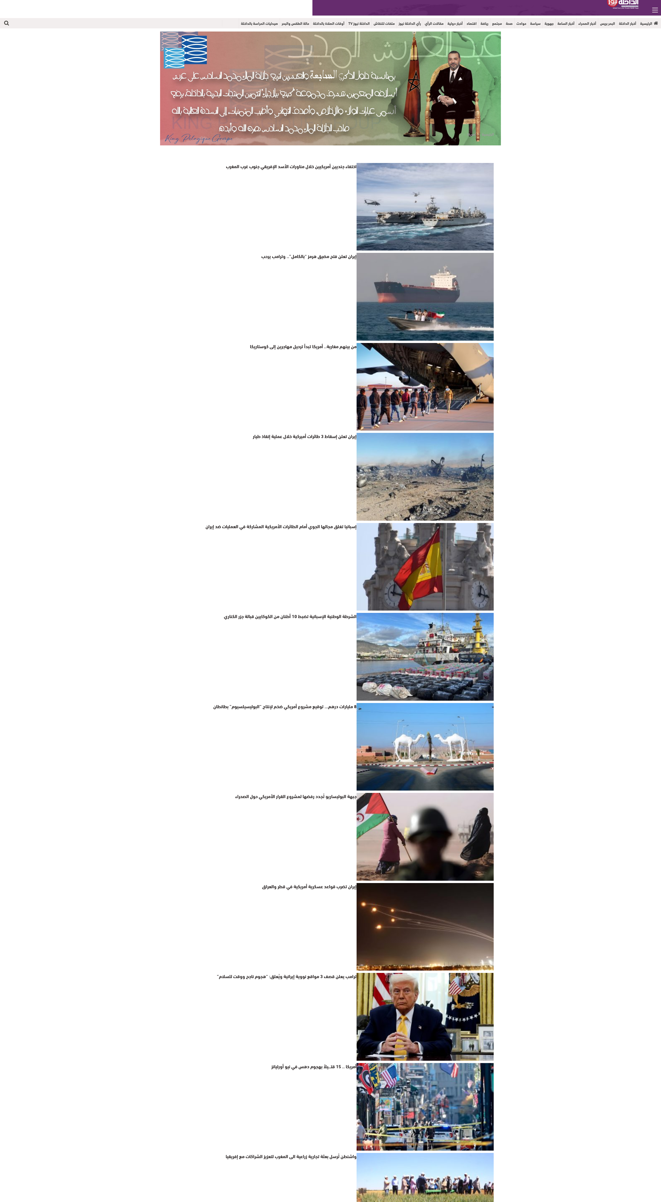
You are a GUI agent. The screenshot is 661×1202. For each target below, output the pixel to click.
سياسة (535, 23)
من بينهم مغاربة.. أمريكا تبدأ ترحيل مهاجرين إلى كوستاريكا (309, 346)
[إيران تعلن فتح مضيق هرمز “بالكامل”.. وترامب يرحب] (425, 296)
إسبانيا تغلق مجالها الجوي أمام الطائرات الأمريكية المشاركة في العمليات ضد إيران (289, 526)
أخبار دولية (455, 23)
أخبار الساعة (566, 23)
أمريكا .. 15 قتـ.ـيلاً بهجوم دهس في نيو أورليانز (318, 1066)
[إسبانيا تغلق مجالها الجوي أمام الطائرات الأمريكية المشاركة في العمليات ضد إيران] (425, 567)
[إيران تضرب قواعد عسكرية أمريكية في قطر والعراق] (425, 927)
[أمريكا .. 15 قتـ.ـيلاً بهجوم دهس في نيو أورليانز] (425, 1107)
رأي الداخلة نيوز (410, 23)
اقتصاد (472, 23)
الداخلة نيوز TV (359, 23)
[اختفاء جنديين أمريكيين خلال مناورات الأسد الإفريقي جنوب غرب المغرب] (425, 207)
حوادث (521, 23)
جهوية (549, 23)
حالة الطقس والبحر (295, 23)
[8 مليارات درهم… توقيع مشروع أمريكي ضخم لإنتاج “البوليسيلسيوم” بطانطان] (425, 747)
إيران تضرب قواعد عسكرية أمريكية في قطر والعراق (314, 886)
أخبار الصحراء (587, 23)
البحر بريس (607, 23)
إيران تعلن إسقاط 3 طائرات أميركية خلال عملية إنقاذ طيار (310, 436)
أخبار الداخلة (627, 23)
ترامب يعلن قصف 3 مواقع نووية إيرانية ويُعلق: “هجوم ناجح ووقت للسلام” (294, 976)
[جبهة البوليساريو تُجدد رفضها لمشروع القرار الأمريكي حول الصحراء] (425, 836)
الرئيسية (646, 23)
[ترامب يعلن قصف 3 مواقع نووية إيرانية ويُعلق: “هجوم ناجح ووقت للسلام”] (425, 1016)
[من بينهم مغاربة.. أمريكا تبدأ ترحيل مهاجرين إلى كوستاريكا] (425, 387)
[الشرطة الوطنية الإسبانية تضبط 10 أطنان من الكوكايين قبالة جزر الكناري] (425, 656)
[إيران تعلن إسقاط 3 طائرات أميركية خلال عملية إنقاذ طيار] (425, 476)
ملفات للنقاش (384, 23)
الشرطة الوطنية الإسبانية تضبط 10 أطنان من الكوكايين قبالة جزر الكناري (297, 616)
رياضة (484, 23)
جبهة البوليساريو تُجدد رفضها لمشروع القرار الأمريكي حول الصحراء (302, 796)
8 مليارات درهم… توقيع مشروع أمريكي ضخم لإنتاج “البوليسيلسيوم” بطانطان (292, 706)
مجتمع (497, 23)
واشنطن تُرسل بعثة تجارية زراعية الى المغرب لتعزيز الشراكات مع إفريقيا (297, 1156)
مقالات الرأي (434, 23)
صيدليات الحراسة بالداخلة (259, 23)
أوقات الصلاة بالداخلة (328, 23)
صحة (509, 23)
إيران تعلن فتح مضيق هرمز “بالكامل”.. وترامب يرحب (314, 256)
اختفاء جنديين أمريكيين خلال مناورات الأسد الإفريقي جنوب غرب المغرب (297, 166)
